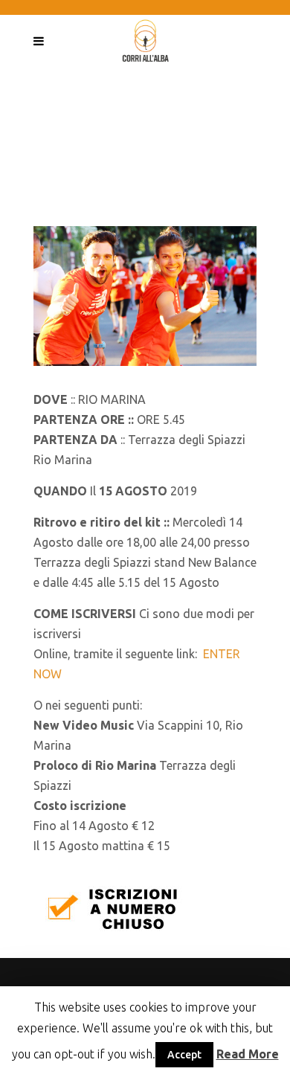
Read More (247, 1054)
